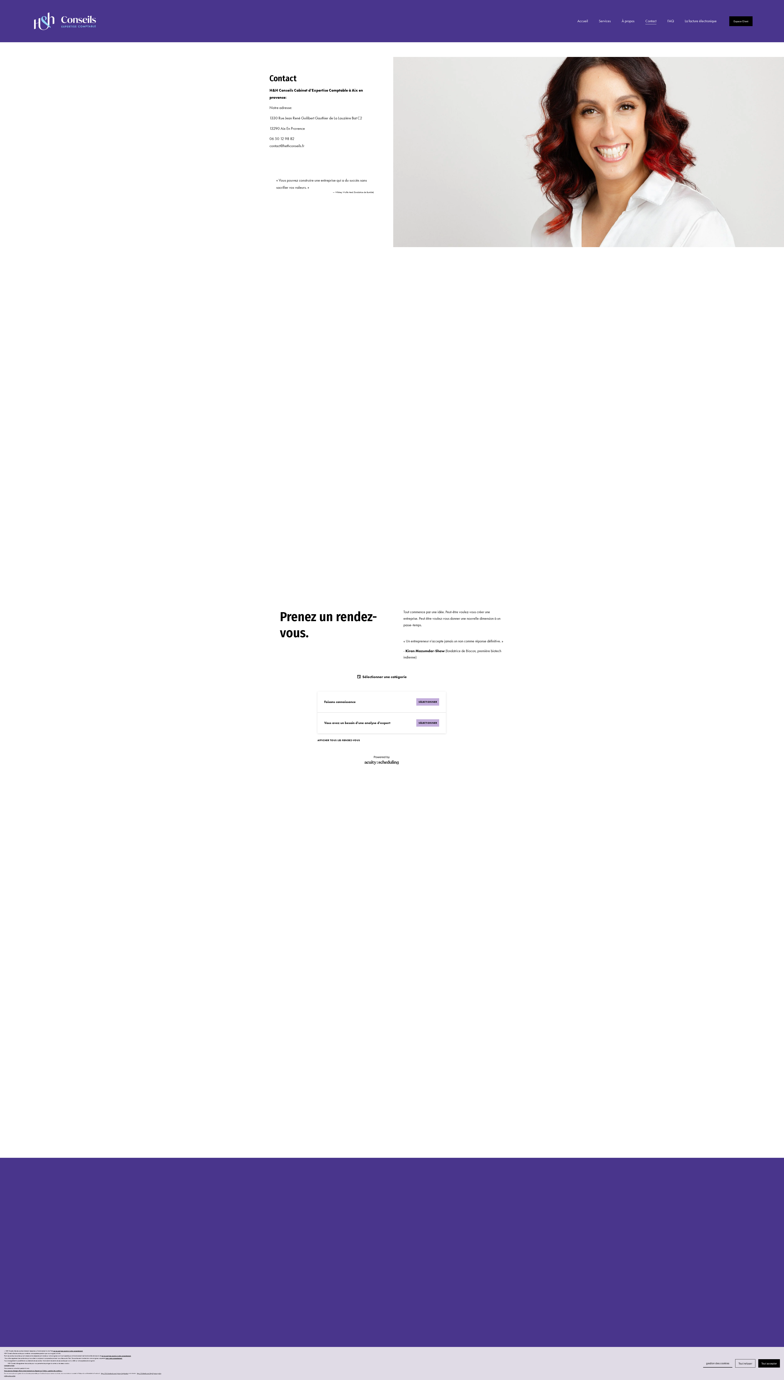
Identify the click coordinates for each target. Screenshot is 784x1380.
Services (605, 21)
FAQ (670, 21)
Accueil (582, 21)
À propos (628, 21)
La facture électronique (701, 21)
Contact (650, 21)
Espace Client (741, 21)
